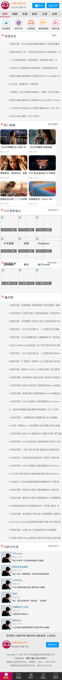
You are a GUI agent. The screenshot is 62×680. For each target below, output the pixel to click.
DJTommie (18, 553)
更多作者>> (54, 546)
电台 (43, 677)
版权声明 (21, 636)
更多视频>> (54, 124)
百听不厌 (18, 24)
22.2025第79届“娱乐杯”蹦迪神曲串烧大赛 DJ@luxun (34, 474)
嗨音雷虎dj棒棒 (20, 567)
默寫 (15, 594)
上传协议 (51, 636)
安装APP (52, 644)
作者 (24, 14)
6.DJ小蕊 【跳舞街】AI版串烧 (23, 84)
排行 (31, 677)
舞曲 (6, 677)
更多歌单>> (53, 263)
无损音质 (31, 24)
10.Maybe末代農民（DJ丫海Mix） (25, 116)
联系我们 (11, 636)
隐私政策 (41, 636)
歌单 (34, 14)
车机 (55, 5)
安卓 (40, 5)
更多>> (55, 35)
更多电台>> (54, 210)
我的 (55, 677)
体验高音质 (43, 24)
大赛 (44, 14)
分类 (54, 14)
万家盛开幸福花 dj (20, 614)
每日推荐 (6, 24)
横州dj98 (17, 620)
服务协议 (31, 636)
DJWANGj (17, 580)
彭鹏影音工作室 (20, 607)
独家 (14, 14)
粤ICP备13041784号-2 (36, 658)
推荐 (4, 14)
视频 (18, 677)
